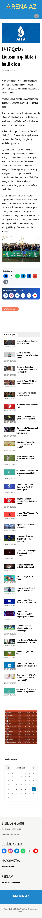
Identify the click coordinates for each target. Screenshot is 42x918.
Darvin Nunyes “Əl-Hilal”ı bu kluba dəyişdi (26, 394)
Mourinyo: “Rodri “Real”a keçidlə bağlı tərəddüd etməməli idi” (26, 677)
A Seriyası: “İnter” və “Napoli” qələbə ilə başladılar (24, 538)
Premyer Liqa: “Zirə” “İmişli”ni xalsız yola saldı (26, 601)
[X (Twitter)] (11, 276)
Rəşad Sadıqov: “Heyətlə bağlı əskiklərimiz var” (25, 589)
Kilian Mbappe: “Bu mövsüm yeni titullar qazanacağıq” (24, 628)
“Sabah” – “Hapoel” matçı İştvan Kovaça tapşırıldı (26, 417)
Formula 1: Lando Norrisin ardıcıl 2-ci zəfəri (26, 342)
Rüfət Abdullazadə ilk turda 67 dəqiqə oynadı (25, 566)
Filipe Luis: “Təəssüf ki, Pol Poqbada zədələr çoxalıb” (25, 444)
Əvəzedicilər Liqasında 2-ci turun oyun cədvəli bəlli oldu (27, 473)
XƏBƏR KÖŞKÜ (9, 335)
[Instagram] (11, 295)
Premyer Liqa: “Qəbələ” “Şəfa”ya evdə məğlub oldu (26, 664)
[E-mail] (35, 276)
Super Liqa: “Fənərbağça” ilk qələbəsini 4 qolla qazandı (26, 553)
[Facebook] (5, 276)
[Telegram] (23, 276)
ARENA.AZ (21, 896)
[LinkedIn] (29, 276)
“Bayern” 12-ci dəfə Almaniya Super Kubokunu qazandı (26, 501)
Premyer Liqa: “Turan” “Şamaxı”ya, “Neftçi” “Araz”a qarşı (25, 487)
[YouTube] (34, 295)
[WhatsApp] (17, 276)
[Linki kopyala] (5, 282)
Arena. (4, 99)
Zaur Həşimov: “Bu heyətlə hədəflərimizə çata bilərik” (26, 641)
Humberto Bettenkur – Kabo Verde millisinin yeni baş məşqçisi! (26, 369)
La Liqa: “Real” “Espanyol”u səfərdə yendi (27, 514)
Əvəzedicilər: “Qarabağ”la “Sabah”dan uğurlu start (26, 690)
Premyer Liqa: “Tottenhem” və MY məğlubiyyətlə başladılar (25, 614)
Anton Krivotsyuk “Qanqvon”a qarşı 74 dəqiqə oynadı (27, 355)
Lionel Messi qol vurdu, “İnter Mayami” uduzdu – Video (26, 458)
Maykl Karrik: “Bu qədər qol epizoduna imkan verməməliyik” (27, 430)
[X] (29, 295)
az (8, 99)
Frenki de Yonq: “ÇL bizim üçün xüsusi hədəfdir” (26, 382)
